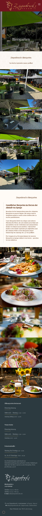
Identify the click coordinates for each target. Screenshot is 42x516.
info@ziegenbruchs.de (16, 493)
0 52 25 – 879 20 (14, 490)
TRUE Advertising (27, 509)
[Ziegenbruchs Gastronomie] (21, 5)
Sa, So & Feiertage (11, 455)
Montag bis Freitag (11, 451)
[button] (3, 512)
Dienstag (8, 408)
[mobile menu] (39, 4)
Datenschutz (33, 505)
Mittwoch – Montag (11, 413)
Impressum (24, 505)
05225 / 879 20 (33, 503)
